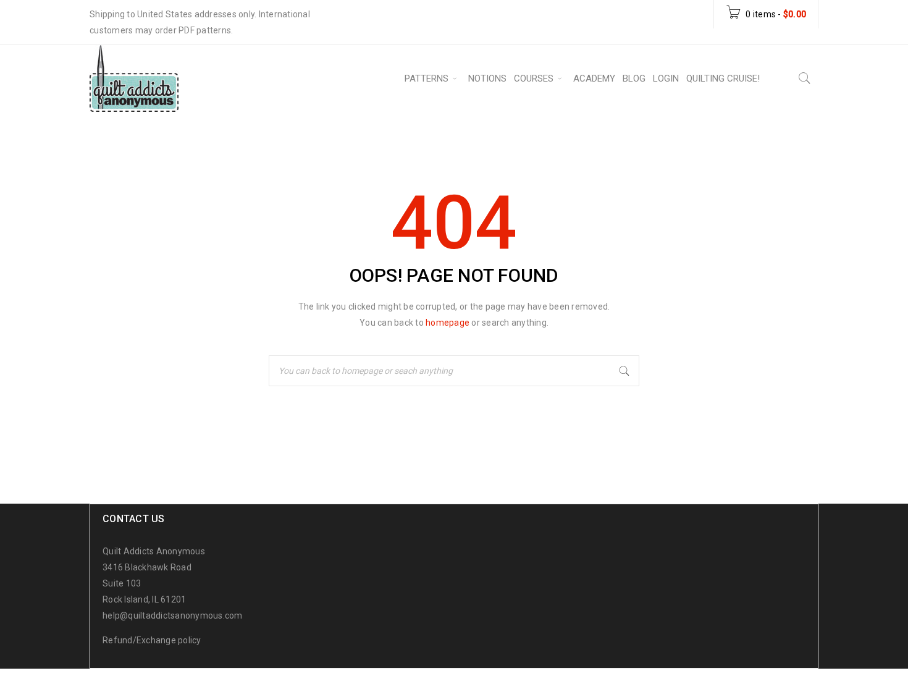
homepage (447, 323)
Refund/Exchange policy (152, 640)
